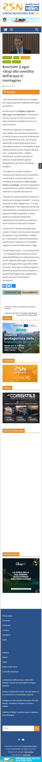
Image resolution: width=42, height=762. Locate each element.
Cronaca (5, 630)
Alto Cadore (7, 57)
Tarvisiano (6, 62)
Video (4, 662)
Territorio (16, 62)
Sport (4, 640)
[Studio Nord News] (5, 29)
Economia (6, 625)
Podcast (5, 652)
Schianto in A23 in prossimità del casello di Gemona (20, 308)
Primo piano (25, 57)
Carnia (16, 57)
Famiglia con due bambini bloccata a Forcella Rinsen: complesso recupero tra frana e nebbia (20, 703)
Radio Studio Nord (9, 667)
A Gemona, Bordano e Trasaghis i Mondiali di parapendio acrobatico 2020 (20, 314)
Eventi (4, 657)
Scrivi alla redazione (10, 672)
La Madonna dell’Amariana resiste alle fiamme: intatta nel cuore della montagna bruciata (19, 683)
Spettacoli (6, 635)
